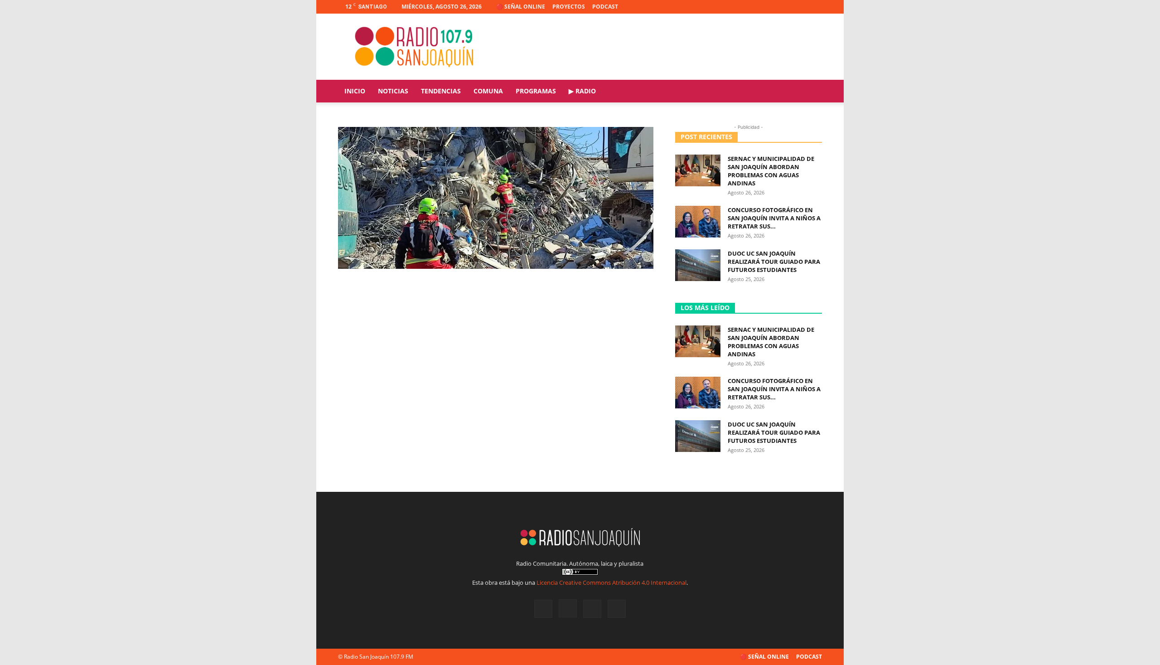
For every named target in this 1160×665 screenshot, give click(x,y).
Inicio (354, 91)
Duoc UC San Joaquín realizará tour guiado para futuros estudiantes (774, 261)
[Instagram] (785, 7)
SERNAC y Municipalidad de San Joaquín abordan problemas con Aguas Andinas (771, 171)
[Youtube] (815, 7)
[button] (811, 91)
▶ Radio (582, 91)
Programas (536, 91)
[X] (800, 7)
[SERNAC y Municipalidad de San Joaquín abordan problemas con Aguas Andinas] (697, 170)
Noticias (393, 91)
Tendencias (441, 91)
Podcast (605, 6)
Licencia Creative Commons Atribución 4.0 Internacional (611, 582)
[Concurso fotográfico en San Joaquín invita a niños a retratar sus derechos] (697, 222)
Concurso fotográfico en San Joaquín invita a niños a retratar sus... (774, 218)
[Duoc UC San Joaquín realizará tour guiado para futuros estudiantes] (697, 265)
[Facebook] (770, 7)
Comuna (488, 91)
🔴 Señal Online (520, 6)
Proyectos (568, 6)
